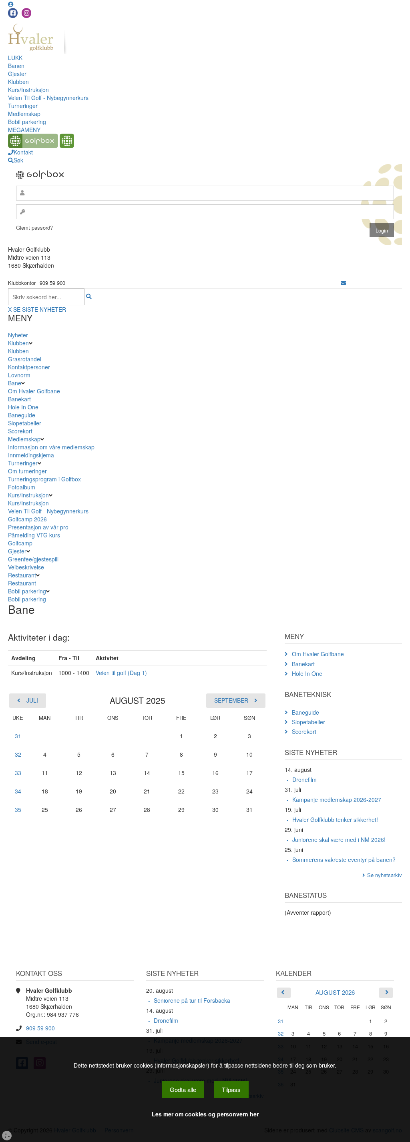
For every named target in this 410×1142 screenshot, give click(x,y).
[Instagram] (26, 13)
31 (18, 736)
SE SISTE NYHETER (39, 309)
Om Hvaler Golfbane (34, 391)
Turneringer (23, 106)
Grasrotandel (24, 359)
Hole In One (23, 407)
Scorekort (20, 431)
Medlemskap (24, 114)
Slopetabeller (24, 423)
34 (18, 791)
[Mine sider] (11, 4)
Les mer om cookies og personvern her (205, 1114)
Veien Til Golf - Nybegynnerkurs (48, 98)
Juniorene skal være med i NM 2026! (339, 839)
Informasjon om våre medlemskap (51, 447)
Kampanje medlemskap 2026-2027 (336, 799)
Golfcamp (20, 543)
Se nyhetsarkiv (384, 875)
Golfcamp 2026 (27, 519)
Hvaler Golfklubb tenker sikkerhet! (335, 819)
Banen (16, 66)
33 (18, 773)
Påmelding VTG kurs (34, 535)
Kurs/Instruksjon (28, 90)
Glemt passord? (34, 227)
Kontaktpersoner (29, 367)
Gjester (17, 74)
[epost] (343, 283)
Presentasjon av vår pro (38, 527)
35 (18, 809)
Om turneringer (27, 471)
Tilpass (231, 1089)
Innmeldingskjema (31, 455)
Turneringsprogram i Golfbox (44, 479)
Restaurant (22, 575)
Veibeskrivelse (26, 567)
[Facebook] (13, 13)
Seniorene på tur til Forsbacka (192, 1000)
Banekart (19, 399)
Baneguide (21, 415)
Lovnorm (19, 375)
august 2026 (335, 992)
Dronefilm (304, 779)
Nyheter (18, 335)
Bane (14, 383)
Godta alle (183, 1089)
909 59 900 (40, 1028)
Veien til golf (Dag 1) (121, 673)
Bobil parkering (27, 122)
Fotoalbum (21, 487)
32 (18, 754)
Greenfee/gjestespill (33, 559)
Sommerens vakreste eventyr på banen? (344, 859)
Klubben (18, 82)
